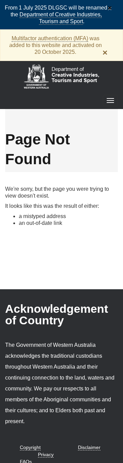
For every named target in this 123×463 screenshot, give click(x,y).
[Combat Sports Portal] (61, 76)
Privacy (46, 454)
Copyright (30, 447)
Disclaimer (89, 447)
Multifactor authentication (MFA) (50, 38)
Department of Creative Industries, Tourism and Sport (60, 18)
